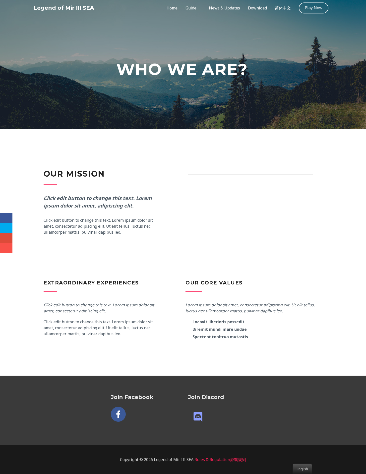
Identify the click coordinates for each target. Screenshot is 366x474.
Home (172, 8)
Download (257, 8)
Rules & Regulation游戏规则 (220, 459)
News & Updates (224, 8)
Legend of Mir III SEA (64, 7)
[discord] (199, 417)
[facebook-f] (119, 414)
